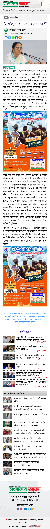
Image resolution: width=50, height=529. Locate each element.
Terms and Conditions (17, 520)
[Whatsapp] (13, 37)
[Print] (20, 37)
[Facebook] (6, 37)
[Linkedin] (16, 37)
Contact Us (25, 522)
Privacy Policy (36, 520)
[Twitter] (9, 37)
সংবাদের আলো (32, 500)
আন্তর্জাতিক (14, 17)
